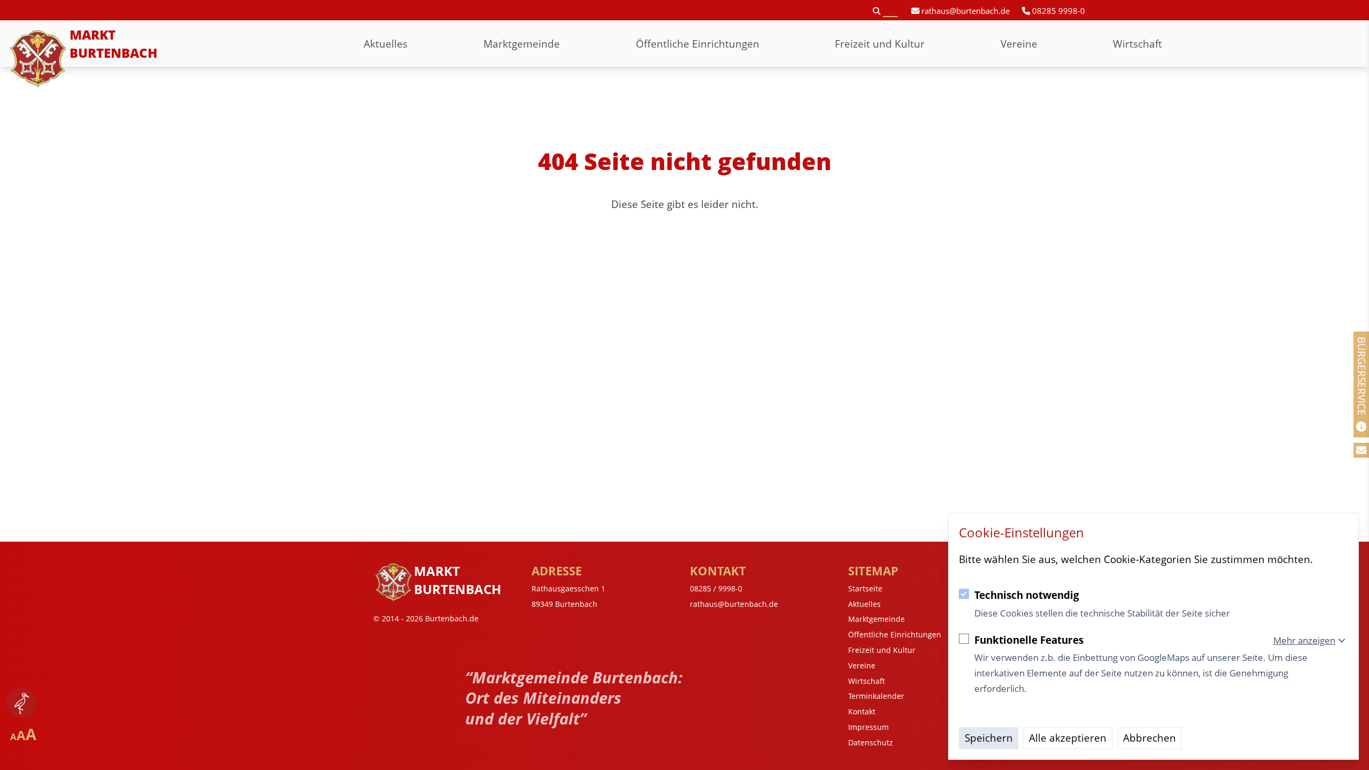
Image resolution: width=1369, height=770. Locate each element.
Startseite (865, 588)
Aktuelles (385, 43)
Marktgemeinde (521, 43)
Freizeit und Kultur (880, 43)
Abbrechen (1149, 737)
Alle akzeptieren (1067, 737)
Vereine (1019, 43)
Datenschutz (870, 742)
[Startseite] (38, 59)
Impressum (868, 727)
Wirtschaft (1137, 43)
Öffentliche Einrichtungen (697, 43)
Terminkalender (876, 696)
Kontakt (861, 711)
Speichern (989, 737)
